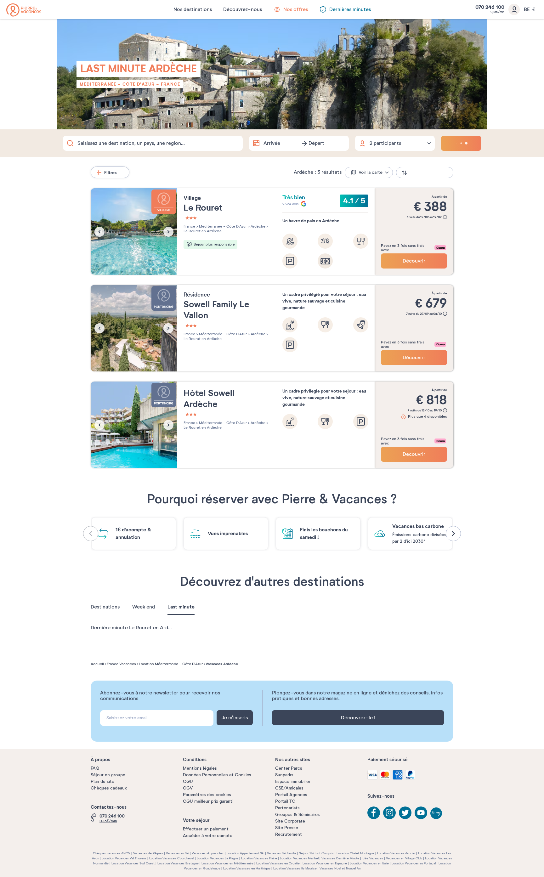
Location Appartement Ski (245, 853)
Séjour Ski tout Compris (316, 853)
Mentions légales (200, 768)
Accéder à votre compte (207, 835)
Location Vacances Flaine (259, 858)
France (170, 84)
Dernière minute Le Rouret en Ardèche (135, 628)
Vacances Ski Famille (281, 853)
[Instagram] (389, 812)
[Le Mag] (436, 813)
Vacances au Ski (177, 853)
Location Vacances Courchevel (171, 858)
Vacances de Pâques (148, 853)
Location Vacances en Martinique (246, 868)
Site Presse (286, 827)
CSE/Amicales (289, 788)
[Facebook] (373, 812)
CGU (188, 781)
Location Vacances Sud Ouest (133, 863)
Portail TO (285, 801)
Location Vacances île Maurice (295, 868)
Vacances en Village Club (404, 858)
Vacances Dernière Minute (340, 858)
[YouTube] (421, 812)
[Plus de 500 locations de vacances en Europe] (23, 10)
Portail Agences (291, 794)
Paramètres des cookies (207, 794)
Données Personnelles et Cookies (217, 775)
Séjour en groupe (108, 775)
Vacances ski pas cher (208, 853)
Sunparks (284, 775)
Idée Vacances (372, 858)
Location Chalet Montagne (355, 853)
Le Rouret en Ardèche (203, 231)
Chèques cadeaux (109, 788)
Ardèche (257, 226)
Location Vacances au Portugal (414, 863)
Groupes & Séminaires (297, 814)
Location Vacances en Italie (369, 863)
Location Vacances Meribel (299, 858)
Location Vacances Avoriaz (396, 853)
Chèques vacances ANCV (111, 853)
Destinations (105, 607)
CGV (188, 788)
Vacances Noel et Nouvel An (340, 868)
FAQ (95, 768)
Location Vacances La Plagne (217, 858)
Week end (143, 607)
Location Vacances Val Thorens (124, 858)
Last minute (181, 607)
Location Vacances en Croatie (278, 863)
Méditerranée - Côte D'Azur (117, 84)
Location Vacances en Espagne (325, 863)
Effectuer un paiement (206, 829)
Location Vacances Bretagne (178, 863)
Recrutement (288, 834)
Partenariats (287, 808)
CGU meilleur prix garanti (208, 801)
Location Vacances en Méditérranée (227, 863)
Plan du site (102, 781)
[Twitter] (405, 812)
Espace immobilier (292, 781)
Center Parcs (288, 768)
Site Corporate (290, 821)
